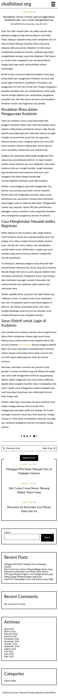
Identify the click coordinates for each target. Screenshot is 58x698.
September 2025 (12, 646)
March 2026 (10, 632)
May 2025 (9, 657)
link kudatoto (25, 345)
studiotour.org (16, 4)
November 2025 (11, 642)
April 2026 (9, 629)
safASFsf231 (19, 24)
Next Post (47, 448)
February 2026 (11, 634)
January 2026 (10, 637)
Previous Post (13, 448)
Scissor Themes (19, 693)
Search (7, 533)
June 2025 (9, 654)
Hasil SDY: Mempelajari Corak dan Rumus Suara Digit (28, 579)
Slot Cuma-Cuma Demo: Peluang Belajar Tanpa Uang (28, 569)
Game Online (29, 12)
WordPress (51, 693)
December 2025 (11, 639)
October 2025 (10, 644)
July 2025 (8, 652)
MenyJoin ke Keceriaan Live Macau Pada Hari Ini (26, 572)
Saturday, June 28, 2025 (37, 24)
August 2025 (10, 649)
